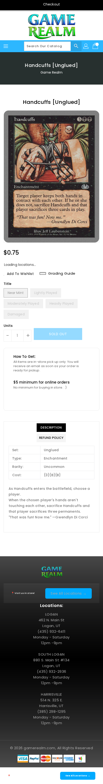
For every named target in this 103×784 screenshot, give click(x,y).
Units (8, 325)
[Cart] (96, 46)
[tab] (51, 427)
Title (8, 283)
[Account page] (86, 46)
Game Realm (51, 72)
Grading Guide (61, 273)
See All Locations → (68, 593)
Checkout (51, 4)
